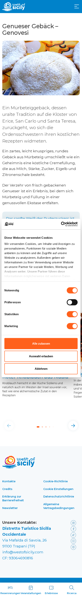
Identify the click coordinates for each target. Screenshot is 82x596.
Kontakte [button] (8, 481)
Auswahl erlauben (41, 356)
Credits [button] (7, 489)
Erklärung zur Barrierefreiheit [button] (13, 498)
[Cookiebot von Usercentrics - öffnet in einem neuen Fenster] (61, 223)
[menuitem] (76, 6)
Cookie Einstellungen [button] (58, 489)
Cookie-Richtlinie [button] (55, 481)
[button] (76, 6)
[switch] (72, 302)
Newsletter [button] (10, 508)
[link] (74, 523)
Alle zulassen (41, 343)
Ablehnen (41, 368)
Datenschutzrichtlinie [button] (58, 496)
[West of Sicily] (13, 6)
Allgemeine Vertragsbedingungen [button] (58, 506)
